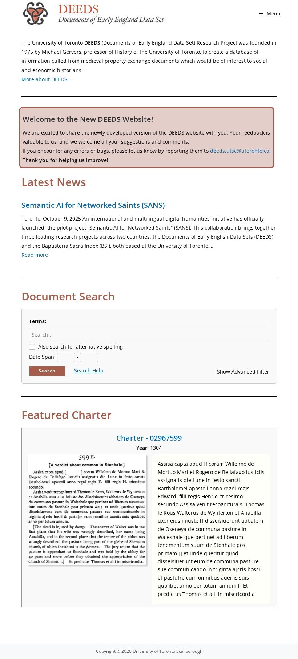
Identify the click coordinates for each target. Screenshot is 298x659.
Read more (34, 254)
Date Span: (42, 356)
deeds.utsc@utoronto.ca (239, 150)
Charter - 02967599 (149, 438)
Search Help (89, 370)
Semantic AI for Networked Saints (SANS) (93, 205)
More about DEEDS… (46, 79)
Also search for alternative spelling (80, 346)
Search (47, 371)
